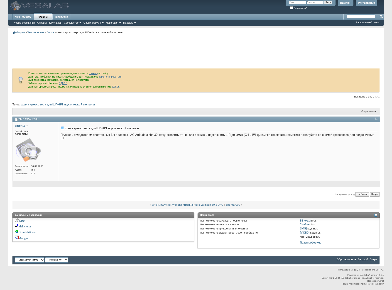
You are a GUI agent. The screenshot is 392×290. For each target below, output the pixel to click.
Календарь (55, 22)
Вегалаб (363, 259)
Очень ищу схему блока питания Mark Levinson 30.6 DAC (187, 204)
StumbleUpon (27, 232)
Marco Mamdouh (375, 284)
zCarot (380, 281)
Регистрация (366, 3)
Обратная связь (346, 259)
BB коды (305, 220)
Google (23, 238)
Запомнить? (300, 8)
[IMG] (303, 228)
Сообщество (71, 22)
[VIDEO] (304, 232)
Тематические (35, 32)
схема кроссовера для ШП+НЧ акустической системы (58, 104)
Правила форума (310, 242)
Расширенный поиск (368, 22)
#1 (376, 118)
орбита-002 (233, 204)
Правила (128, 22)
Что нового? (23, 16)
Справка (42, 22)
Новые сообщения (24, 22)
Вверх (374, 194)
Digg (21, 220)
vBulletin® (365, 275)
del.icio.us (25, 226)
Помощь (345, 3)
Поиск (50, 32)
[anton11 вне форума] (28, 150)
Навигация (112, 22)
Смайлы (305, 224)
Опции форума (92, 22)
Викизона (61, 16)
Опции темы (367, 111)
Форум (43, 16)
